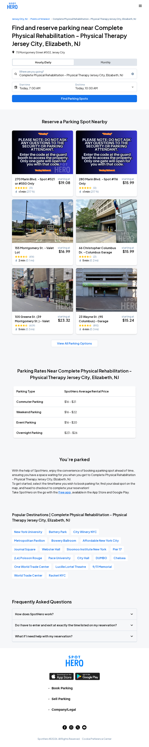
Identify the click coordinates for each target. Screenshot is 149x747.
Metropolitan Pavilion (29, 540)
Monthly (106, 62)
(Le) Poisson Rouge (28, 558)
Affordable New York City (101, 540)
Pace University (60, 558)
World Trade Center (28, 575)
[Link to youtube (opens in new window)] (84, 728)
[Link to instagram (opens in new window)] (71, 728)
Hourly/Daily (43, 62)
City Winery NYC (85, 532)
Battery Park (58, 532)
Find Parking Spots (74, 98)
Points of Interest (40, 19)
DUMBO (101, 558)
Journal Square (24, 549)
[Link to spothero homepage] (74, 661)
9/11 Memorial (102, 567)
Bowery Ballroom (63, 540)
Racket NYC (57, 575)
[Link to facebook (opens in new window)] (65, 728)
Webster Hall (51, 549)
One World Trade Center (31, 567)
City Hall (83, 558)
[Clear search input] (132, 73)
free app (64, 492)
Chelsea (120, 558)
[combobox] (74, 74)
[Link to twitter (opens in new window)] (78, 728)
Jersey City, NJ (20, 19)
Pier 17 (117, 549)
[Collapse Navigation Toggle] (140, 6)
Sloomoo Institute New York (86, 549)
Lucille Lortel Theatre (71, 567)
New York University (28, 532)
